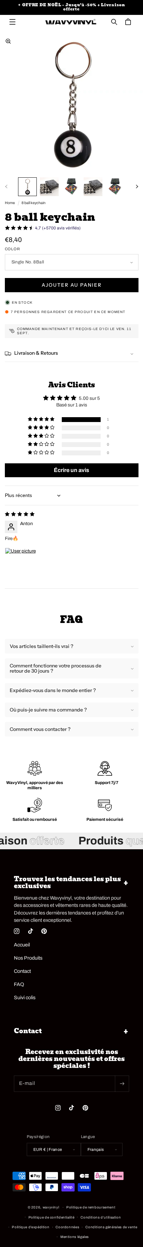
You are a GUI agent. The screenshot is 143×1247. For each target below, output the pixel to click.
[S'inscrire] (122, 1084)
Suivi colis (24, 997)
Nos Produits (28, 958)
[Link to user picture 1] (21, 564)
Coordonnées (67, 1227)
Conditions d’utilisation (101, 1217)
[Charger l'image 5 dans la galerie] (115, 186)
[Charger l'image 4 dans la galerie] (93, 186)
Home (10, 203)
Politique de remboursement (90, 1207)
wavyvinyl (51, 1207)
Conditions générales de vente (111, 1227)
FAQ (19, 984)
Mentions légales (74, 1237)
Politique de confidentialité (51, 1217)
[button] (12, 22)
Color (12, 249)
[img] (20, 514)
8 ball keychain (33, 203)
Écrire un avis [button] (71, 470)
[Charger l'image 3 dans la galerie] (71, 186)
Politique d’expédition (30, 1227)
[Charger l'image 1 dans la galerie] (27, 186)
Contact (22, 971)
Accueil (22, 944)
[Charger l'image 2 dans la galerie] (49, 186)
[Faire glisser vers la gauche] (6, 186)
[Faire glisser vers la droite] (137, 186)
